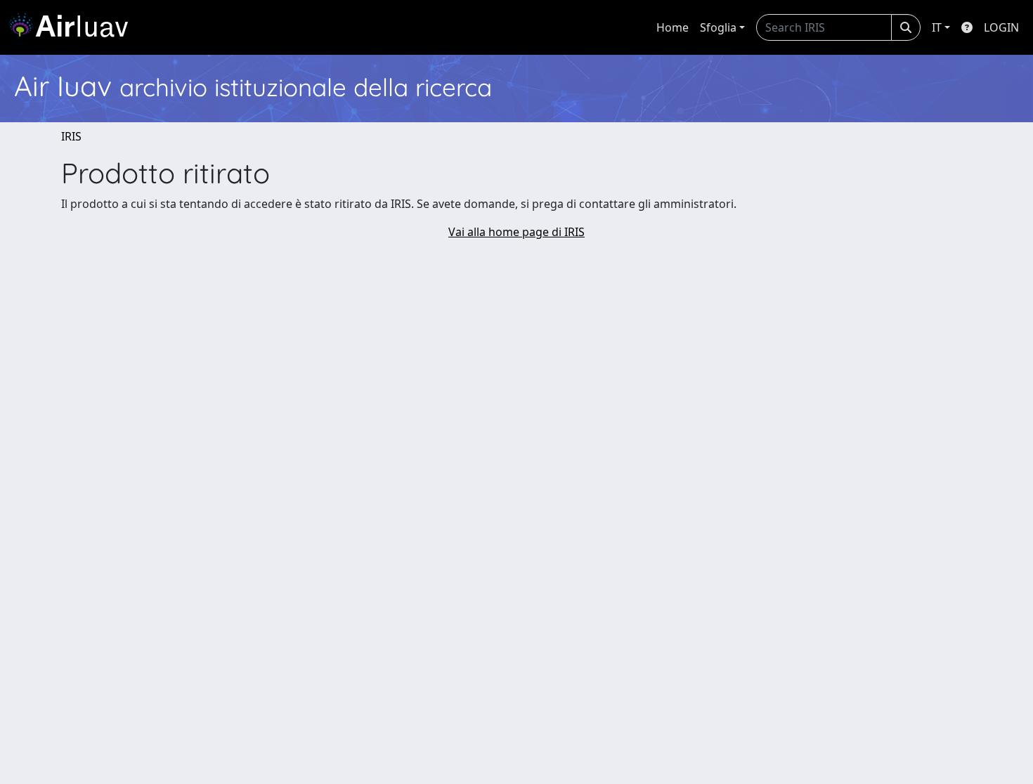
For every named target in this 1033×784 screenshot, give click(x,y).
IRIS (71, 136)
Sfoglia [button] (718, 27)
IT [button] (937, 27)
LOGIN (1001, 27)
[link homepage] (73, 27)
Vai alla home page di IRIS (516, 232)
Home (672, 27)
